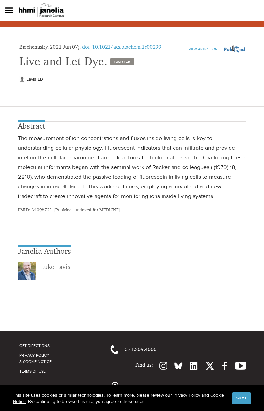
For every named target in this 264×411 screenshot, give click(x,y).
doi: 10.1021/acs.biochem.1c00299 (121, 47)
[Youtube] (237, 365)
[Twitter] (206, 365)
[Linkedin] (190, 365)
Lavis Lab (122, 62)
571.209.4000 (140, 349)
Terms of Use (32, 371)
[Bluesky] (175, 365)
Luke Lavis (55, 267)
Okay (241, 398)
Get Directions (34, 345)
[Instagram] (160, 365)
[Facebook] (221, 365)
